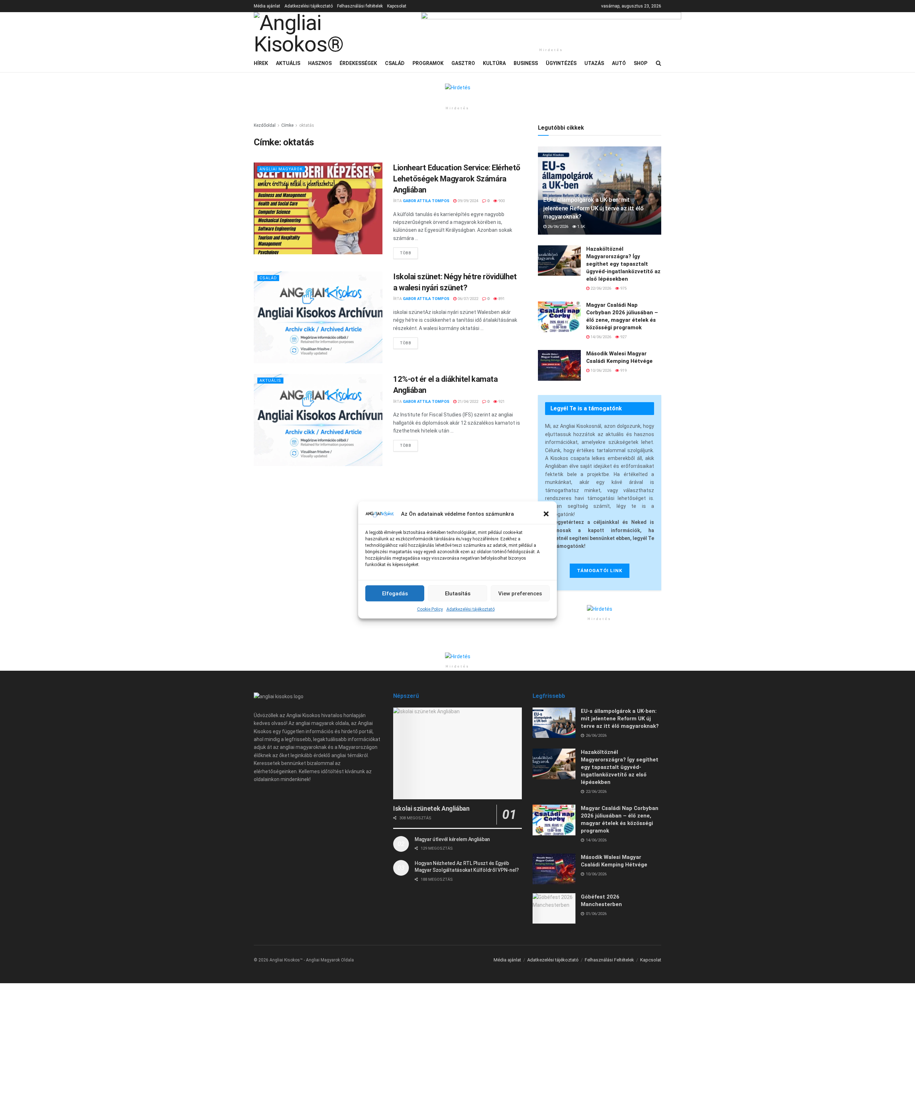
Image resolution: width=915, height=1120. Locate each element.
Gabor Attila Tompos (426, 201)
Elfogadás (395, 593)
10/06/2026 (600, 370)
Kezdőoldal (265, 125)
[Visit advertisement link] (551, 28)
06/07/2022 (467, 298)
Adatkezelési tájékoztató (470, 609)
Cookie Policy (430, 609)
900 (501, 201)
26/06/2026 (557, 226)
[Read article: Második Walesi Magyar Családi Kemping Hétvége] (559, 365)
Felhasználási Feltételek (609, 959)
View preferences (520, 593)
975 (623, 288)
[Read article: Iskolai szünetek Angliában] (457, 753)
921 (501, 401)
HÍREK (261, 63)
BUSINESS (526, 63)
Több (409, 251)
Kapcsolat (396, 6)
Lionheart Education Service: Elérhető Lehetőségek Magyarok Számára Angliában (456, 178)
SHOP (640, 63)
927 (623, 337)
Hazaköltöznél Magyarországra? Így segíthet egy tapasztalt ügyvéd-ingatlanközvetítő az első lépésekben (623, 264)
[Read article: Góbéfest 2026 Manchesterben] (554, 908)
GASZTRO (463, 63)
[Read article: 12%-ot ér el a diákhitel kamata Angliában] (318, 420)
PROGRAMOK (428, 63)
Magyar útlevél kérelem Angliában (452, 839)
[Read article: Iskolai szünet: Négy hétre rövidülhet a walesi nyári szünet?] (318, 317)
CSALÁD (395, 63)
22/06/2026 (600, 288)
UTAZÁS (594, 63)
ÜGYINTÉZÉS (561, 63)
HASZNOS (320, 63)
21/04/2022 (467, 401)
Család (268, 278)
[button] (546, 514)
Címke (287, 125)
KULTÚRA (494, 63)
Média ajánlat (267, 6)
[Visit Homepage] (332, 33)
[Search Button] (658, 63)
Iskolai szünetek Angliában (431, 808)
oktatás (306, 125)
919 (623, 370)
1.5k (580, 226)
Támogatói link (599, 570)
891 (501, 298)
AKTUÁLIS (288, 63)
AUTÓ (619, 63)
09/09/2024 (467, 201)
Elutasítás (457, 593)
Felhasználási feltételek (360, 6)
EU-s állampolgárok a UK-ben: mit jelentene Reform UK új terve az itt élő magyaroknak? (593, 208)
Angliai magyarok (281, 169)
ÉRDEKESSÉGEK (358, 63)
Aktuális (270, 380)
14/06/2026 (600, 337)
